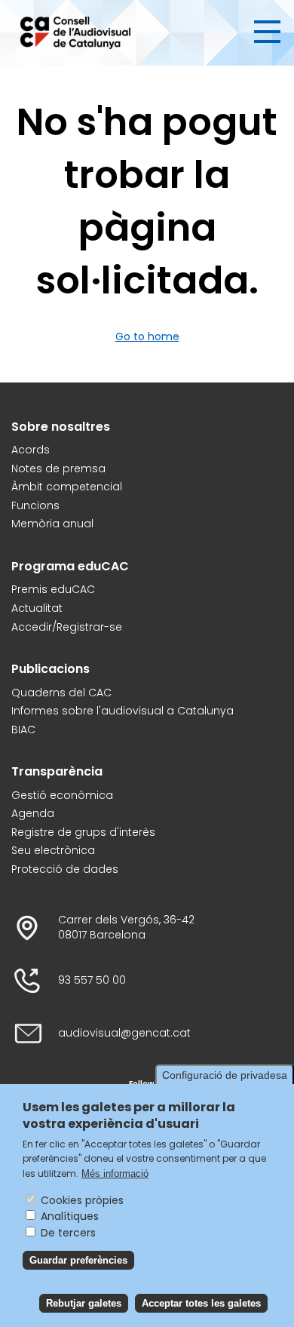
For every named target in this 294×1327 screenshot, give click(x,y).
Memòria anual (52, 524)
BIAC (23, 730)
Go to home (147, 336)
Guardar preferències (78, 1260)
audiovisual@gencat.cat (124, 1033)
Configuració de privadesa (224, 1075)
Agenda (32, 813)
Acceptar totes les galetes (201, 1303)
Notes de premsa (58, 469)
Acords (30, 450)
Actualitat (37, 608)
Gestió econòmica (62, 795)
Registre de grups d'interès (83, 832)
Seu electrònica (53, 850)
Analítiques (70, 1216)
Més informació (115, 1173)
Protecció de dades (64, 869)
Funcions (35, 506)
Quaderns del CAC (61, 693)
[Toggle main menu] (267, 32)
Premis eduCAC (53, 589)
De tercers (68, 1232)
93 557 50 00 (92, 980)
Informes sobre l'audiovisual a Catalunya (122, 711)
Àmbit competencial (66, 487)
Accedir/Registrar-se (66, 627)
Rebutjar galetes (83, 1303)
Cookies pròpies (82, 1200)
